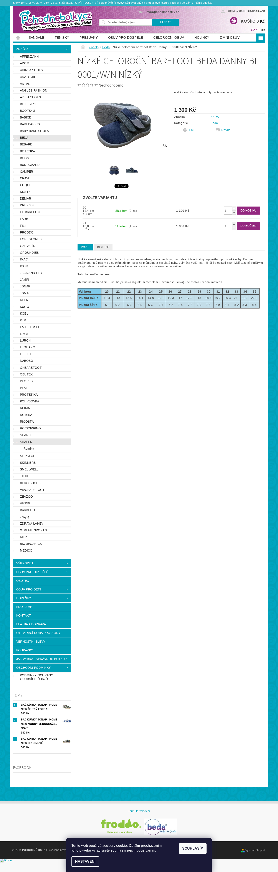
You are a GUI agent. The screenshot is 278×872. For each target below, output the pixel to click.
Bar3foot (28, 510)
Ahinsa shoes (31, 70)
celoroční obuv (168, 37)
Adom (24, 63)
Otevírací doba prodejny (38, 633)
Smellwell (29, 469)
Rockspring (30, 428)
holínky (201, 37)
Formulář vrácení (139, 811)
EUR (262, 30)
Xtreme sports (33, 530)
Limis (24, 333)
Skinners (28, 462)
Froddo (27, 232)
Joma (24, 293)
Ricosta (27, 421)
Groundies (29, 252)
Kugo (24, 306)
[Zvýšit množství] (234, 209)
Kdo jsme (24, 607)
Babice (25, 117)
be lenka (27, 151)
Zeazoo (26, 496)
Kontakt (23, 615)
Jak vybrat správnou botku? (41, 659)
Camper (26, 171)
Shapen (26, 442)
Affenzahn (29, 56)
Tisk (191, 130)
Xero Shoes (30, 483)
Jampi (24, 279)
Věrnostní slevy (30, 641)
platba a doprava (31, 624)
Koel (24, 313)
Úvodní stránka (18, 37)
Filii (23, 225)
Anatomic (28, 77)
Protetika (29, 394)
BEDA (214, 116)
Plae (24, 388)
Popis (85, 247)
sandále (36, 37)
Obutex (26, 374)
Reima (25, 408)
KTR (23, 320)
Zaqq (24, 517)
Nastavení (85, 861)
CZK (254, 30)
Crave (25, 178)
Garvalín (28, 246)
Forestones (30, 239)
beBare (26, 144)
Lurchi (26, 340)
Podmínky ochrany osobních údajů (36, 677)
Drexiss (26, 205)
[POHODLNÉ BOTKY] (55, 20)
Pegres (26, 381)
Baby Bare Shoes (34, 131)
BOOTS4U (27, 110)
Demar (25, 198)
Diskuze (103, 247)
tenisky (62, 37)
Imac (24, 259)
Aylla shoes (30, 97)
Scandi (26, 435)
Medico (26, 550)
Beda (24, 137)
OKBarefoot (31, 367)
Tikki (24, 476)
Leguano (27, 347)
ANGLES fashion (33, 90)
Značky (22, 49)
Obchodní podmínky (33, 667)
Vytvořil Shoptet (255, 850)
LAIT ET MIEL (30, 327)
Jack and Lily (31, 273)
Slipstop (27, 456)
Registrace (256, 11)
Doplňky (23, 598)
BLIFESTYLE (29, 104)
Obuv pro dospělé (125, 37)
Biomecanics (31, 543)
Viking (25, 503)
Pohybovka (29, 401)
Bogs (24, 158)
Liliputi (26, 354)
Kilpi (24, 537)
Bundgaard (30, 165)
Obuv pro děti (28, 589)
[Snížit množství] (234, 212)
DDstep (26, 191)
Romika (26, 415)
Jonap (25, 286)
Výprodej (24, 563)
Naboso (26, 360)
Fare (24, 218)
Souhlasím (192, 848)
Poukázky (24, 650)
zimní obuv (230, 37)
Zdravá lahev (31, 523)
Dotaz (225, 130)
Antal (25, 83)
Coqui (25, 185)
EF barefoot (31, 212)
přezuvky (88, 37)
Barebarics (30, 124)
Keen (24, 300)
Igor (24, 266)
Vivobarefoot (32, 490)
